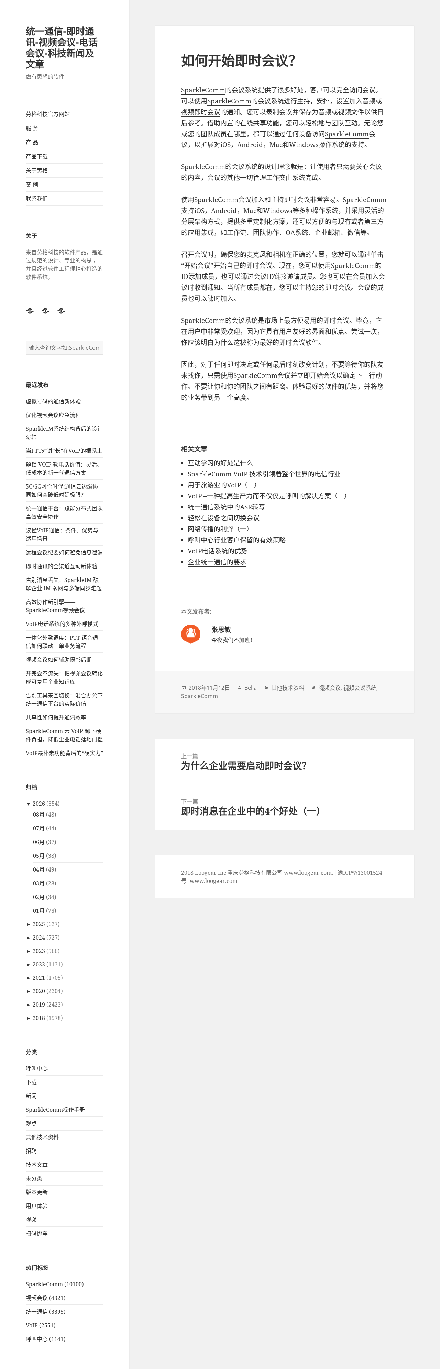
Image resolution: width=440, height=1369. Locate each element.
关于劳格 (37, 170)
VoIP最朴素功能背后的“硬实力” (64, 753)
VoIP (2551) (41, 1325)
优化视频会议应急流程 (53, 415)
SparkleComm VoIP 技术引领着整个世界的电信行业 (264, 474)
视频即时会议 (200, 112)
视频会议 (330, 688)
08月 (39, 814)
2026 (39, 803)
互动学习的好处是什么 (220, 463)
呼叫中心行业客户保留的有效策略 (237, 540)
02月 (39, 897)
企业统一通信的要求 (217, 562)
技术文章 (37, 1164)
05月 (39, 856)
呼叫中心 (37, 1068)
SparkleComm (203, 90)
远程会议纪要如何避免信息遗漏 (64, 552)
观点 (31, 1123)
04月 (39, 869)
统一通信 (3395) (46, 1311)
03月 (39, 883)
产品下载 (37, 156)
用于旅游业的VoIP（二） (224, 485)
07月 (39, 828)
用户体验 (37, 1206)
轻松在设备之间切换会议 (224, 518)
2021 (39, 977)
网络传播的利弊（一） (220, 529)
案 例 (32, 184)
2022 (39, 964)
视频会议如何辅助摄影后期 (59, 659)
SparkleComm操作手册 (55, 1109)
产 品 (32, 142)
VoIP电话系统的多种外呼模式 (62, 624)
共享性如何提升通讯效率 (56, 717)
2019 (39, 1004)
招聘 (31, 1151)
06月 (39, 842)
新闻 (31, 1096)
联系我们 (37, 198)
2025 (39, 924)
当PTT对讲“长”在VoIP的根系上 (64, 451)
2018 (39, 1018)
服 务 (32, 128)
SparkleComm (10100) (55, 1284)
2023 (39, 951)
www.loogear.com (214, 881)
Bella (250, 688)
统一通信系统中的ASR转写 (226, 507)
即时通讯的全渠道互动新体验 (61, 566)
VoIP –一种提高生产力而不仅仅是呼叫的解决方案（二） (269, 496)
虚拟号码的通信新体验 (53, 401)
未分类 (34, 1178)
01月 (39, 910)
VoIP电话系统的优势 (218, 551)
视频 (31, 1219)
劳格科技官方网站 (48, 114)
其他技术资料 (42, 1137)
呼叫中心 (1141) (46, 1339)
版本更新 (37, 1192)
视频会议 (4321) (46, 1298)
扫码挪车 (37, 1233)
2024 (39, 937)
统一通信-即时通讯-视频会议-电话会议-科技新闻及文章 (62, 47)
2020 (39, 991)
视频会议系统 (359, 688)
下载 (31, 1082)
